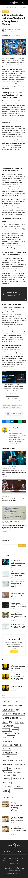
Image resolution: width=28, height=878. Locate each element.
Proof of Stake (17, 772)
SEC (14, 775)
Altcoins (7, 701)
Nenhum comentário (8, 31)
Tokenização (8, 787)
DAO (21, 718)
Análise (15, 702)
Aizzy (19, 67)
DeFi (11, 722)
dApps (5, 722)
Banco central (8, 706)
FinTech (17, 733)
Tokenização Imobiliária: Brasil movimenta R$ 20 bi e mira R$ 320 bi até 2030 (18, 626)
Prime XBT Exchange (12, 398)
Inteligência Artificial (17, 405)
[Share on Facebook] (12, 35)
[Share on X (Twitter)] (14, 35)
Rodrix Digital (10, 29)
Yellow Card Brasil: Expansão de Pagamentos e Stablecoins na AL (18, 573)
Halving (11, 737)
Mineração (20, 764)
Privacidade (7, 772)
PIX (10, 768)
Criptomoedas (6, 405)
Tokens (18, 786)
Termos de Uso (21, 860)
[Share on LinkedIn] (19, 35)
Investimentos (10, 752)
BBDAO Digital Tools (17, 867)
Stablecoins (18, 778)
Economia (8, 726)
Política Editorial (13, 858)
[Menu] (3, 3)
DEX (16, 722)
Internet (7, 748)
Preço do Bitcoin (14, 863)
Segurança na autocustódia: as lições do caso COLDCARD (18, 666)
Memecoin (7, 756)
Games (4, 737)
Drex (21, 722)
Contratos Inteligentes (14, 713)
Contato (22, 858)
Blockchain (8, 709)
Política (19, 768)
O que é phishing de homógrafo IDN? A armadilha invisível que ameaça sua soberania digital (14, 527)
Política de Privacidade (9, 860)
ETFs (16, 726)
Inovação (7, 741)
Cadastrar (14, 651)
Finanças (7, 733)
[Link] (14, 2)
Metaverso (5, 407)
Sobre (5, 858)
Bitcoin (19, 705)
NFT (5, 768)
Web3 (18, 407)
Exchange (14, 730)
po (13, 768)
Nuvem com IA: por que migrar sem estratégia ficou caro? (17, 594)
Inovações (5, 11)
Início (3, 7)
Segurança (7, 779)
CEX (17, 710)
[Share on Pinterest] (17, 35)
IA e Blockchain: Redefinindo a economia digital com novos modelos (18, 604)
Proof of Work (7, 775)
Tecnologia (12, 407)
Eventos (5, 730)
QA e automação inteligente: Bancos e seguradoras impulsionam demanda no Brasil (14, 472)
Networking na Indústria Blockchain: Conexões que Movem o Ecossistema (18, 818)
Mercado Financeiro (12, 760)
